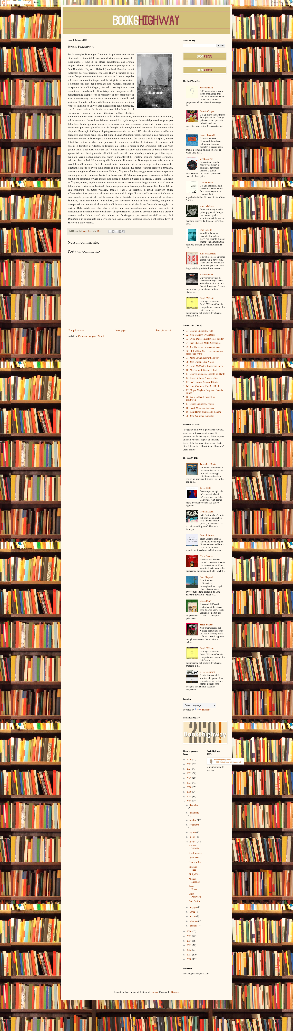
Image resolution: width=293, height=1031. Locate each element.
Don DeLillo (206, 229)
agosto (193, 832)
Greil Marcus (206, 158)
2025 (189, 764)
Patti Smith (194, 901)
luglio (193, 836)
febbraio (194, 921)
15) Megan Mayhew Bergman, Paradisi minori (204, 391)
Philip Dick (194, 874)
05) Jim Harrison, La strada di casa (203, 346)
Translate (206, 709)
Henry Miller (195, 862)
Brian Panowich (195, 895)
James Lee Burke (208, 464)
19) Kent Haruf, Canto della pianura (203, 411)
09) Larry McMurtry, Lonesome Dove (204, 365)
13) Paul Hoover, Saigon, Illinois (202, 382)
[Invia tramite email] (110, 231)
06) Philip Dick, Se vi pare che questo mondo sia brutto (204, 352)
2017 (189, 801)
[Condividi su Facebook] (119, 231)
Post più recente (76, 330)
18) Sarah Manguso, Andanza (200, 407)
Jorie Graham (206, 87)
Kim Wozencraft (208, 253)
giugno (193, 841)
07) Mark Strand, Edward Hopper (202, 357)
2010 (189, 959)
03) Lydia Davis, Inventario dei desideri (205, 338)
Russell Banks (206, 274)
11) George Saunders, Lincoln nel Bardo (205, 373)
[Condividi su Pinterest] (123, 231)
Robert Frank (193, 888)
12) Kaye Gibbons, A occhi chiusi (202, 377)
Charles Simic (206, 182)
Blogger (175, 992)
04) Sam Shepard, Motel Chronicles (203, 342)
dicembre (194, 805)
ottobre (193, 820)
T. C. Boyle (205, 487)
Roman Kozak (206, 511)
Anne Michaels (207, 206)
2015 (189, 936)
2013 (189, 945)
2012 (189, 949)
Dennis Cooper (207, 111)
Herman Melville (194, 847)
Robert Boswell (207, 135)
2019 (189, 791)
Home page (120, 330)
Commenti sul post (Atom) (91, 336)
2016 (189, 931)
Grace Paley (205, 600)
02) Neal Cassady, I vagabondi (200, 334)
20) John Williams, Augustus (200, 415)
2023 (189, 773)
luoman (154, 992)
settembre (194, 824)
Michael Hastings (194, 880)
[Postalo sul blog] (113, 231)
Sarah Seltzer (206, 624)
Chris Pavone (206, 556)
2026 (189, 759)
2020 (189, 787)
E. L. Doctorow (207, 671)
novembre (194, 812)
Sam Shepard (206, 577)
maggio (193, 907)
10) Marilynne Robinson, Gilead (201, 370)
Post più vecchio (164, 330)
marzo (193, 916)
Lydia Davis (194, 857)
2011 (189, 954)
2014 (189, 940)
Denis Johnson (207, 535)
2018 (189, 796)
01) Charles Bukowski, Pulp (199, 330)
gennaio (194, 925)
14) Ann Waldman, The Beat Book (202, 386)
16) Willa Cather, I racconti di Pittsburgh (200, 398)
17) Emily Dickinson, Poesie (200, 403)
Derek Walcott (207, 298)
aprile (193, 911)
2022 (189, 778)
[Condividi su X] (116, 231)
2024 (189, 768)
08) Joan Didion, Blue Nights (200, 361)
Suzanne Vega (193, 868)
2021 (189, 782)
